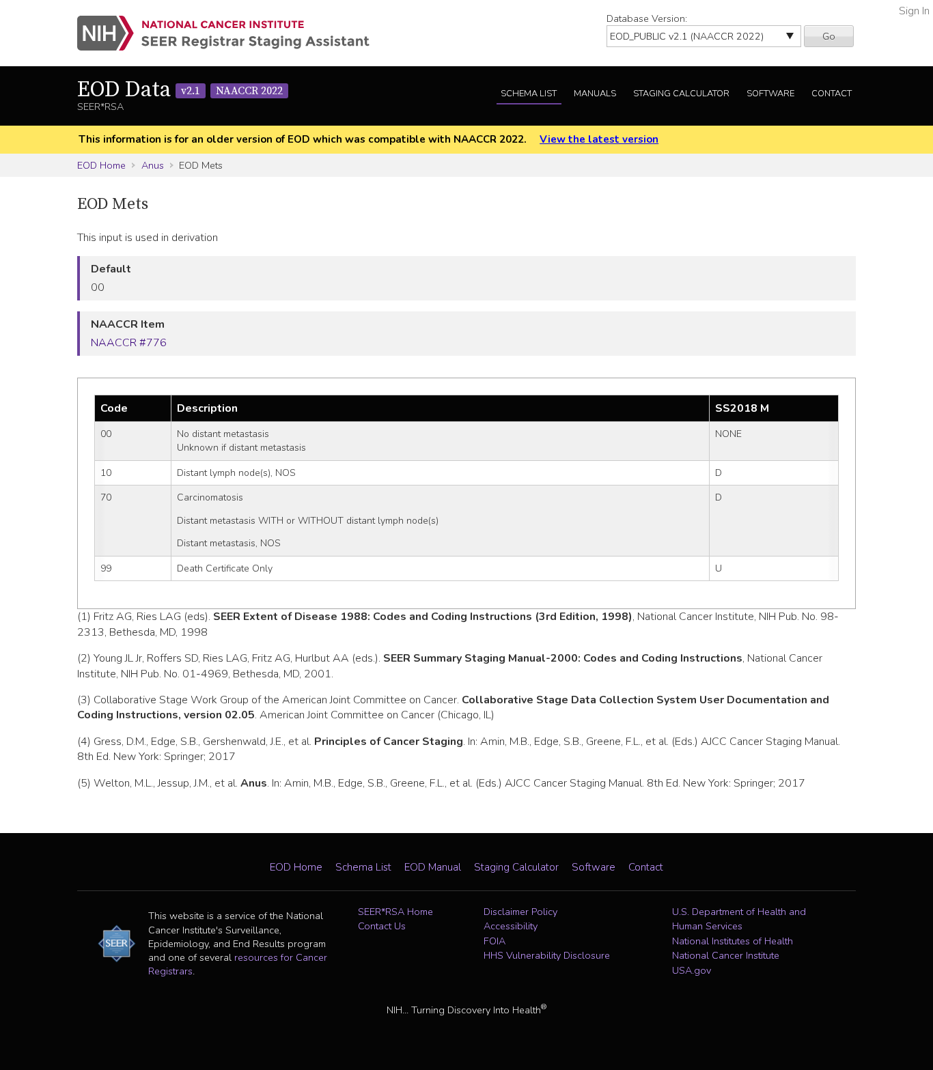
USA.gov (691, 970)
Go (828, 36)
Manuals (595, 93)
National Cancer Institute (725, 955)
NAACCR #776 (129, 342)
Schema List (529, 93)
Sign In (914, 10)
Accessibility (511, 926)
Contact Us (382, 926)
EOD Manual (432, 867)
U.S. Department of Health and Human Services (739, 919)
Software (770, 93)
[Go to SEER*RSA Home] (231, 33)
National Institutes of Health (732, 941)
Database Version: (647, 18)
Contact (831, 93)
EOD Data (180, 90)
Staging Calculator (681, 93)
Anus (152, 165)
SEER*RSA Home (395, 911)
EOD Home (101, 165)
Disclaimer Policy (520, 911)
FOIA (494, 941)
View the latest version (599, 139)
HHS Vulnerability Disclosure (547, 955)
